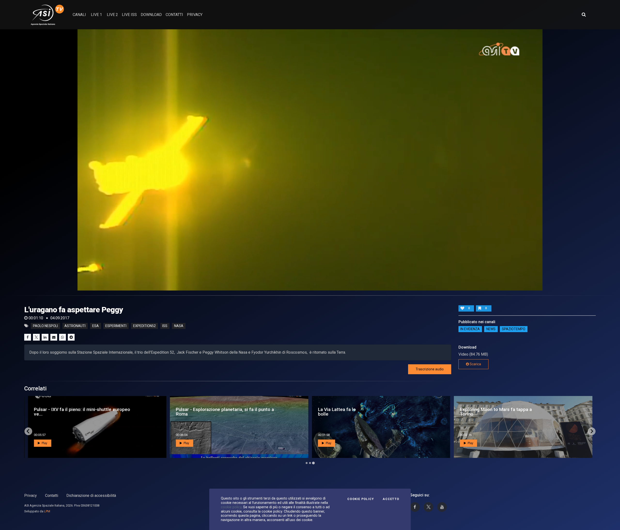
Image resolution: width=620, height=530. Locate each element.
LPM (47, 511)
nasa (178, 326)
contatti (174, 14)
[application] (310, 160)
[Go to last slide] (28, 431)
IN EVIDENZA (470, 329)
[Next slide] (592, 431)
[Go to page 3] (313, 463)
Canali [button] (79, 14)
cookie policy (231, 507)
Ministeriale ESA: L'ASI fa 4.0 (60, 412)
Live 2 (112, 14)
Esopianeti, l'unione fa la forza (201, 412)
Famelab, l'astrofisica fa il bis (344, 412)
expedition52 (144, 326)
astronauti (74, 326)
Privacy (30, 495)
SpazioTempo (513, 329)
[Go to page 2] (310, 463)
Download (151, 14)
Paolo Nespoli (45, 326)
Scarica (475, 364)
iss (164, 326)
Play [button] (44, 443)
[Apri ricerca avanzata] (583, 14)
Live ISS (129, 14)
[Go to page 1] (306, 463)
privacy (194, 14)
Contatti (51, 495)
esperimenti (115, 326)
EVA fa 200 (467, 412)
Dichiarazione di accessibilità (91, 495)
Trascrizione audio (430, 369)
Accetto (391, 499)
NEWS (491, 329)
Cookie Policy (360, 499)
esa (95, 326)
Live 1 (96, 14)
